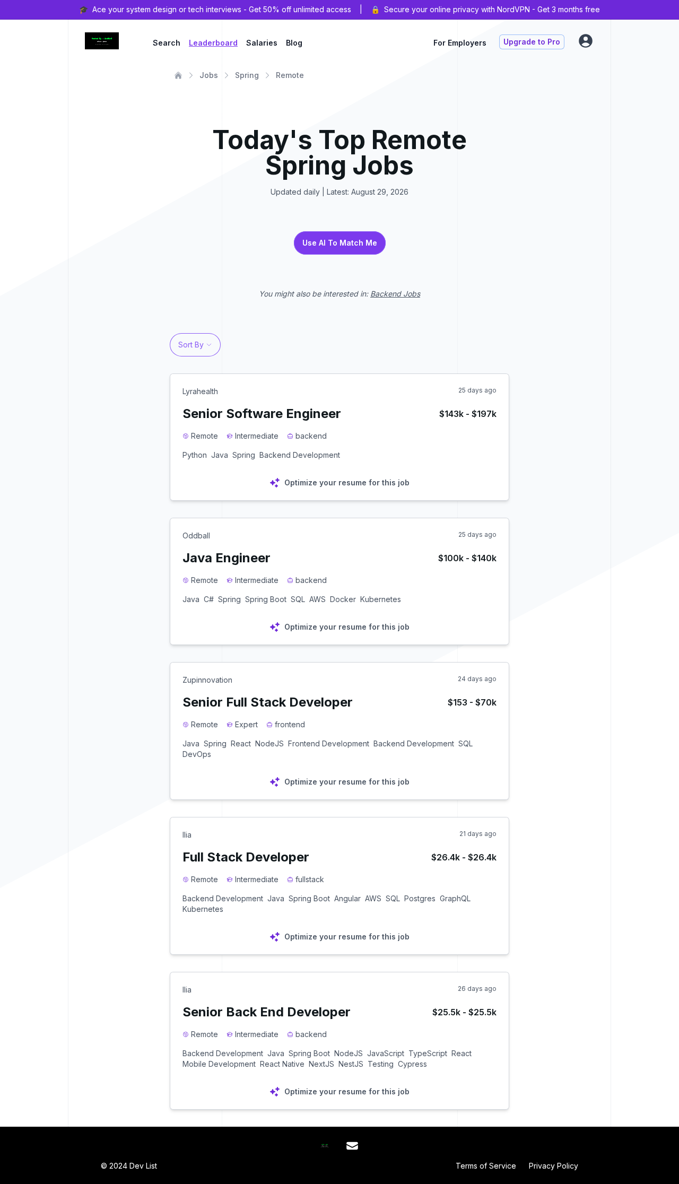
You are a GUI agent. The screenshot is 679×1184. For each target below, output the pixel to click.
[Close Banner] (664, 9)
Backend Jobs (395, 293)
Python (194, 454)
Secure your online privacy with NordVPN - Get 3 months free (492, 9)
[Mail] (352, 1145)
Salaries (261, 42)
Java (219, 454)
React (241, 743)
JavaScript (385, 1053)
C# (209, 599)
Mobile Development (219, 1063)
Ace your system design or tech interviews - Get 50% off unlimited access (221, 9)
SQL (298, 599)
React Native (282, 1063)
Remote (290, 75)
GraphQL (455, 898)
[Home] (178, 75)
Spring (247, 75)
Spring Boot (265, 599)
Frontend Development (328, 743)
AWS (317, 599)
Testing (381, 1063)
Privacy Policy (553, 1165)
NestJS (350, 1063)
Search (166, 42)
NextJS (321, 1063)
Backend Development (299, 454)
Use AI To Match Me (339, 242)
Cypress (412, 1063)
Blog (294, 42)
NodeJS (269, 743)
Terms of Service (486, 1165)
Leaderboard (213, 42)
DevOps (196, 754)
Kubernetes (380, 599)
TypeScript (427, 1053)
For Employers (459, 42)
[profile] (585, 40)
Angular (347, 898)
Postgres (420, 898)
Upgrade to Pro (531, 41)
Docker (343, 599)
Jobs (208, 75)
